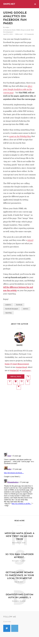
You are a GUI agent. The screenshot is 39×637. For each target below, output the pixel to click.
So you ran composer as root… (20, 555)
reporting (8, 313)
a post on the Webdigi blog (20, 136)
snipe (7, 27)
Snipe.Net (9, 4)
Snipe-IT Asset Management (17, 364)
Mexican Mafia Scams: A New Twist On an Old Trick (19, 536)
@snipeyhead (21, 367)
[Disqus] (19, 422)
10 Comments (29, 34)
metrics (25, 309)
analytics (8, 305)
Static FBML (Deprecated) (21, 30)
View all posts (15, 376)
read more (26, 371)
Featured (8, 30)
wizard (30, 240)
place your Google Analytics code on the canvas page (17, 89)
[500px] (14, 628)
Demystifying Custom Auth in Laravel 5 (19, 596)
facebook (19, 305)
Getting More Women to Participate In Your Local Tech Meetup (19, 575)
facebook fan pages (11, 309)
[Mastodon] (6, 628)
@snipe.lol (14, 371)
